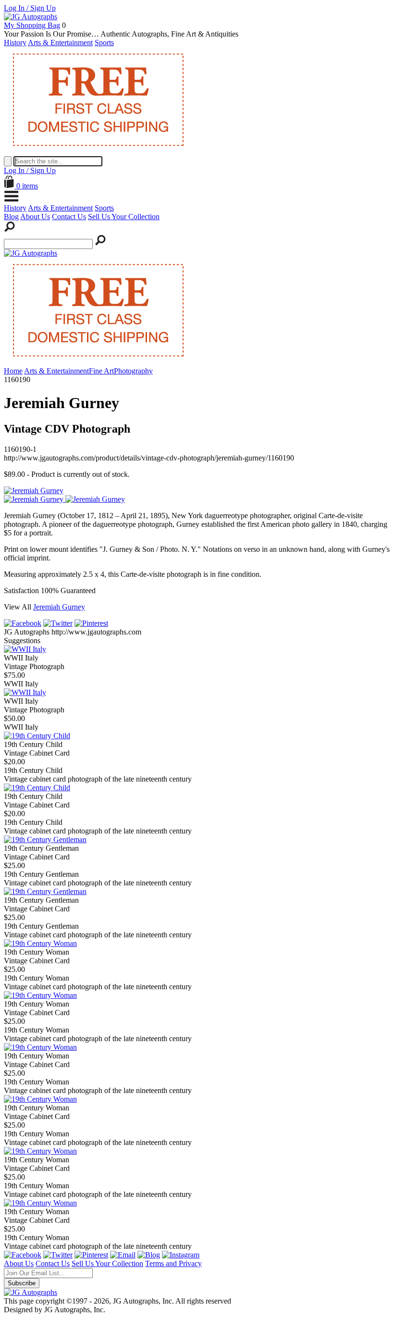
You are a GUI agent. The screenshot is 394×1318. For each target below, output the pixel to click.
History (15, 42)
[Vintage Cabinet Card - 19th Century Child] (37, 736)
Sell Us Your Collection (124, 216)
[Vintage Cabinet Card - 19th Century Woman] (40, 943)
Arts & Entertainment (60, 42)
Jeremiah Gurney (59, 607)
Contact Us (69, 216)
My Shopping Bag (32, 25)
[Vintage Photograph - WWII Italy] (25, 649)
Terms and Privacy (173, 1263)
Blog (11, 216)
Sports (104, 42)
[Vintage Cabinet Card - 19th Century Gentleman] (45, 839)
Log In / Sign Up (30, 8)
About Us (35, 216)
